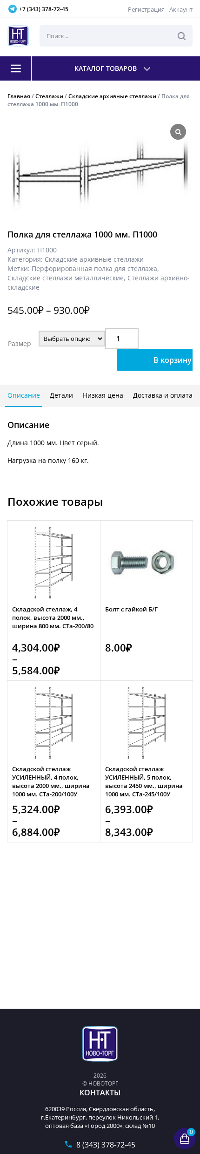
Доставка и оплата (163, 395)
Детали (61, 395)
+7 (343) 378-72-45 (43, 9)
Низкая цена (103, 395)
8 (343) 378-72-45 (105, 1145)
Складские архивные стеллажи (112, 96)
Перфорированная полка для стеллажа (94, 268)
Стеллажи (49, 96)
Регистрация (146, 9)
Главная (18, 96)
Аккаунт (181, 9)
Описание (23, 395)
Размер (19, 343)
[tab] (23, 396)
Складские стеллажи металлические (65, 277)
